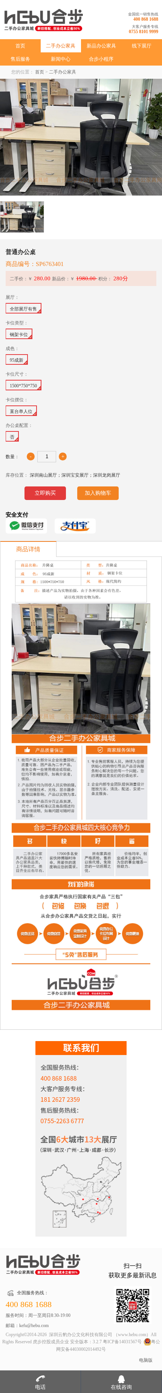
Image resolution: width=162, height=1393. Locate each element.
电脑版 (146, 1360)
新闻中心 (60, 59)
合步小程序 (101, 59)
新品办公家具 (101, 46)
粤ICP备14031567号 (122, 1341)
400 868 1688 (145, 19)
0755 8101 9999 (143, 31)
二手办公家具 (60, 46)
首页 (20, 46)
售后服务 (20, 59)
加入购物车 (98, 493)
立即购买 (45, 493)
